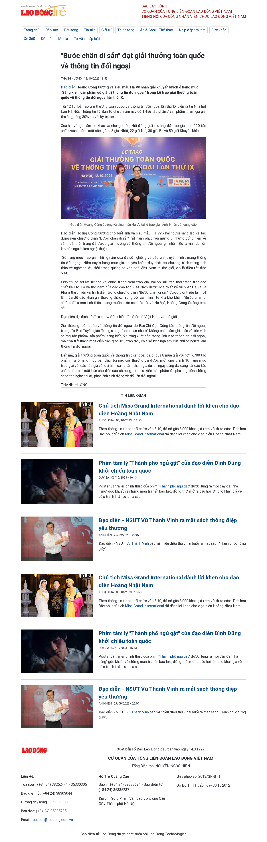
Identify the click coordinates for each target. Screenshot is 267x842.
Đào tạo (51, 30)
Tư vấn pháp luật (87, 39)
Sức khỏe (219, 30)
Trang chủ (31, 30)
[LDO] (57, 425)
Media (63, 39)
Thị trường (125, 30)
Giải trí (106, 30)
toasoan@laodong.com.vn (52, 819)
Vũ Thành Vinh (137, 543)
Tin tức (90, 30)
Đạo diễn (68, 87)
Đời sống (71, 30)
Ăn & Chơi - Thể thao (156, 30)
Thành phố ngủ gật (174, 486)
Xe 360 (29, 39)
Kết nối (46, 39)
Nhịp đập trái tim (192, 30)
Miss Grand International (144, 434)
